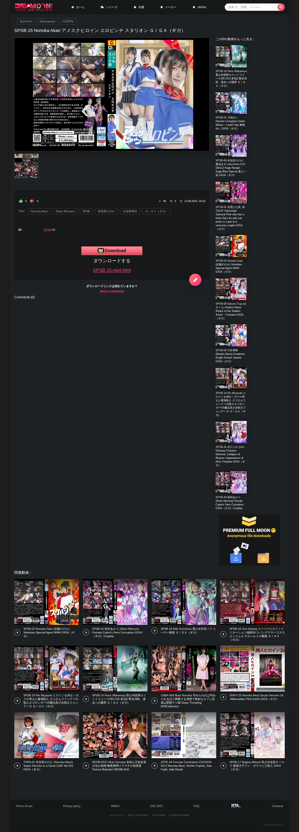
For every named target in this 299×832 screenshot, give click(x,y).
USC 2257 (156, 806)
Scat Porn (26, 21)
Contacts (277, 806)
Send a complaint (112, 291)
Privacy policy (72, 806)
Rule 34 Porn (138, 815)
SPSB (86, 211)
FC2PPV (67, 21)
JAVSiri (201, 7)
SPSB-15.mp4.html (112, 270)
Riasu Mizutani (65, 211)
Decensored (47, 21)
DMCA (115, 806)
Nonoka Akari (39, 211)
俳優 (141, 7)
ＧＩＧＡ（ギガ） (156, 211)
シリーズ (111, 7)
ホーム (80, 7)
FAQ (196, 806)
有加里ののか (106, 211)
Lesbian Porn (179, 815)
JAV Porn (158, 815)
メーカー (170, 7)
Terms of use (24, 806)
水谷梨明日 (130, 211)
